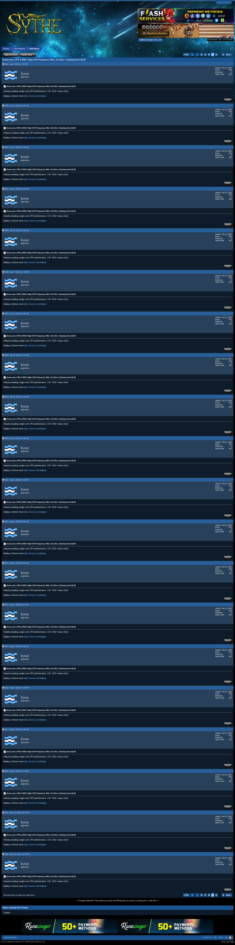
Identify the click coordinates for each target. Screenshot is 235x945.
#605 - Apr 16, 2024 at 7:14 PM (17, 230)
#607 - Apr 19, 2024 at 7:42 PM (17, 314)
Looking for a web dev (146, 900)
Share (227, 100)
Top (226, 937)
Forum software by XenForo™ (23, 942)
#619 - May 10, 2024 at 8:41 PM (17, 813)
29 (205, 55)
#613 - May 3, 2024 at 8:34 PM (16, 563)
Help (215, 937)
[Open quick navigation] (232, 49)
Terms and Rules (227, 942)
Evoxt (25, 73)
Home (220, 937)
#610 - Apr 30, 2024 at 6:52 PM (17, 438)
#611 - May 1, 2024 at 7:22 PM (16, 480)
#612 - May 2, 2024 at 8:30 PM (16, 522)
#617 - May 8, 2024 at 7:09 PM (16, 729)
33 (223, 55)
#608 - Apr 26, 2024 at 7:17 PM (17, 355)
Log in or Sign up (223, 2)
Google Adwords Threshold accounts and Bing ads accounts (106, 900)
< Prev (186, 55)
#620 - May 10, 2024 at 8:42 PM (17, 854)
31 (213, 55)
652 (230, 70)
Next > (228, 55)
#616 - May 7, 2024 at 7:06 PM (16, 688)
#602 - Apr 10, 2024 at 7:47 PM (17, 106)
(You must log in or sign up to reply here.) (19, 895)
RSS (230, 938)
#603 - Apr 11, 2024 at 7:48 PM (16, 147)
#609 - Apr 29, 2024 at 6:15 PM (17, 397)
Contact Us (207, 937)
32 (216, 55)
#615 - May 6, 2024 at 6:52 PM (16, 646)
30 (209, 55)
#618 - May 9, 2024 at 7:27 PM (16, 771)
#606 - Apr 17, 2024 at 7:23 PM (17, 272)
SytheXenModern (10, 937)
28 (202, 55)
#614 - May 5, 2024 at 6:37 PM (16, 605)
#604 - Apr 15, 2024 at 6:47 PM (17, 189)
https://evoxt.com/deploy (34, 96)
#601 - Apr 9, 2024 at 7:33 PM (16, 64)
